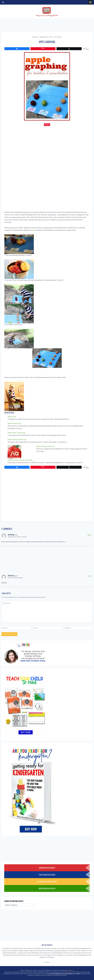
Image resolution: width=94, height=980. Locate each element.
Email (36, 628)
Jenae (36, 37)
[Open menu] (90, 2)
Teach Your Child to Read (47, 875)
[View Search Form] (3, 2)
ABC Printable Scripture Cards (47, 881)
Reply (89, 535)
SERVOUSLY (71, 970)
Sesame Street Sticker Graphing (20, 460)
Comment (6, 603)
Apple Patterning (14, 423)
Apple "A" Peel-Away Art (45, 446)
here (33, 230)
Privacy (47, 962)
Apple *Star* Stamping (16, 433)
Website (68, 628)
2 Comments (58, 37)
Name (5, 628)
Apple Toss (12, 417)
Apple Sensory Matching (17, 439)
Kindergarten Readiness (47, 868)
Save (48, 125)
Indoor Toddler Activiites (47, 888)
